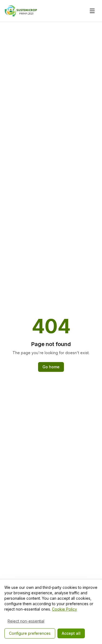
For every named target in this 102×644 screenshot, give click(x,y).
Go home (51, 367)
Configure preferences (30, 633)
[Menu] (92, 10)
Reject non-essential (26, 621)
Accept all (71, 633)
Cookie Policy (64, 609)
